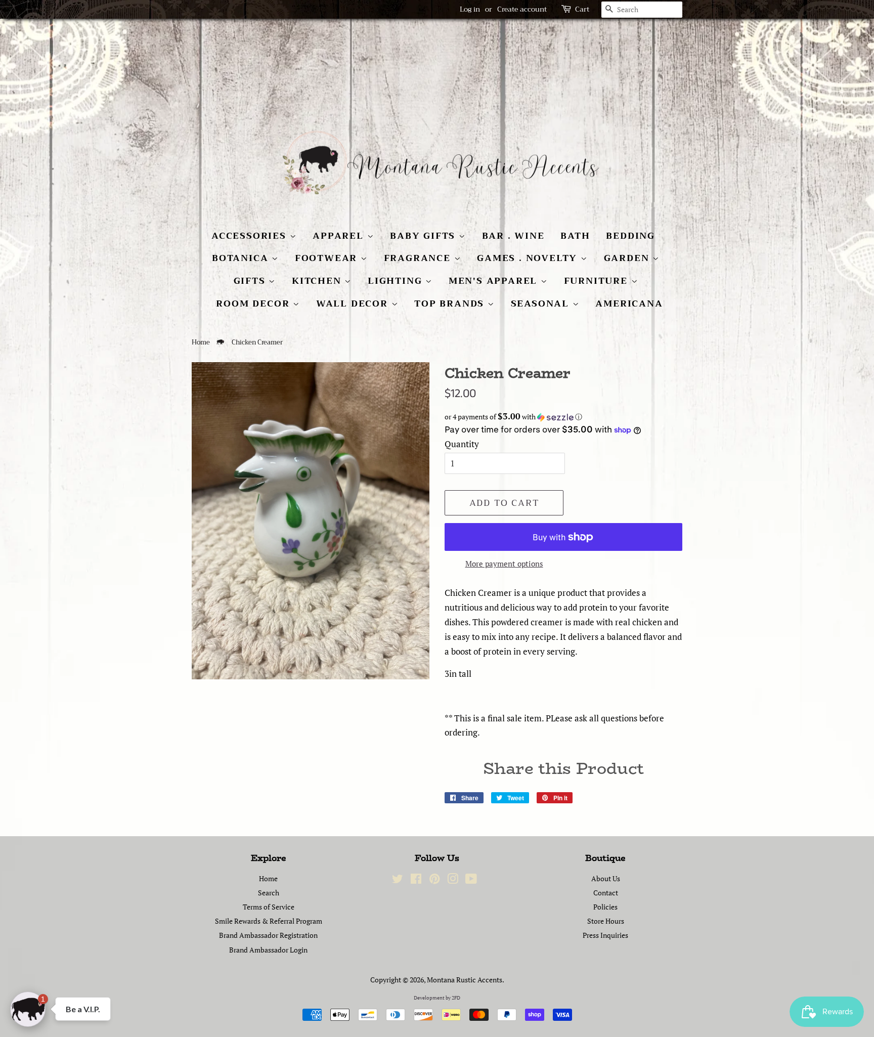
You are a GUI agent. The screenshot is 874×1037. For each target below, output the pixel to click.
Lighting (396, 281)
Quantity (462, 444)
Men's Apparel (495, 281)
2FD (456, 998)
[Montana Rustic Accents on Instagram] (452, 880)
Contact (605, 892)
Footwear (328, 258)
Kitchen (318, 281)
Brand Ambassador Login (268, 950)
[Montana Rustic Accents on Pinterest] (434, 880)
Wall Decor (353, 303)
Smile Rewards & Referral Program (268, 921)
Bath (575, 236)
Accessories (250, 236)
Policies (605, 907)
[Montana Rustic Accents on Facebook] (416, 880)
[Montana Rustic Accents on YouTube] (471, 880)
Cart (582, 9)
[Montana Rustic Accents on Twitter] (397, 880)
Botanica (242, 258)
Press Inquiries (605, 935)
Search (268, 892)
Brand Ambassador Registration (268, 935)
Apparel (340, 236)
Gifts (251, 281)
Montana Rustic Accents (464, 979)
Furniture (597, 281)
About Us (605, 878)
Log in (470, 9)
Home (201, 342)
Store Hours (605, 921)
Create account (522, 9)
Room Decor (254, 303)
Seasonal (542, 303)
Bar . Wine (513, 236)
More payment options (504, 563)
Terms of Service (268, 907)
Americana (629, 303)
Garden (628, 258)
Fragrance (419, 258)
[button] (563, 417)
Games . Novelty (529, 258)
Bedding (630, 236)
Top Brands (451, 303)
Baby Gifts (424, 236)
